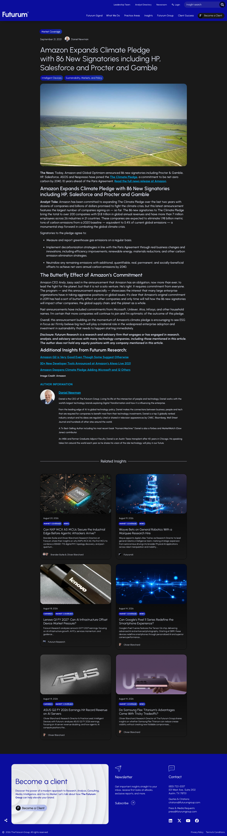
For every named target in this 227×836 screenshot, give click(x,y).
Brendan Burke (58, 554)
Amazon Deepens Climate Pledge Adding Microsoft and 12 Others (85, 370)
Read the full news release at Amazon (140, 181)
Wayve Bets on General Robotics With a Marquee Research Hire (145, 531)
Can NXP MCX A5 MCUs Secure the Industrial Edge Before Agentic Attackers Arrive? (74, 531)
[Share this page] (6, 820)
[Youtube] (188, 821)
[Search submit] (222, 5)
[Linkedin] (170, 821)
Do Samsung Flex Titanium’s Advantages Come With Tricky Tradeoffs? (147, 711)
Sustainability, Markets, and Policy (84, 77)
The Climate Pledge (123, 177)
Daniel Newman (79, 39)
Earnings (48, 614)
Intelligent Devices (52, 77)
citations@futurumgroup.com (184, 802)
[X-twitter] (179, 821)
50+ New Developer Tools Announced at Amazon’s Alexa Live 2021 (85, 363)
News (66, 524)
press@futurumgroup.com (183, 811)
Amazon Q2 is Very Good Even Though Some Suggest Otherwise (84, 357)
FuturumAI (128, 554)
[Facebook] (197, 821)
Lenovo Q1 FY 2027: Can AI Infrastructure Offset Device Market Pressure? (75, 621)
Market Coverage (50, 31)
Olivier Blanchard (75, 554)
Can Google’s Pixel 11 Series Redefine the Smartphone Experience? (146, 621)
